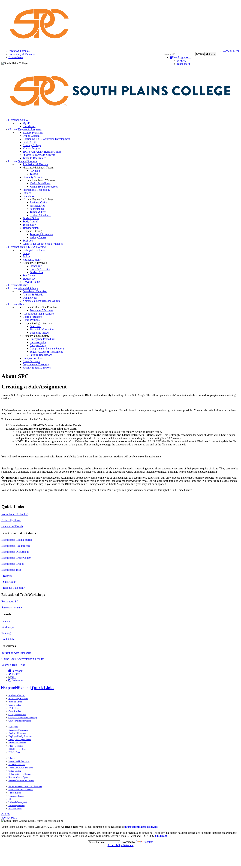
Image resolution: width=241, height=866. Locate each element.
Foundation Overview (35, 291)
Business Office (38, 202)
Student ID (29, 278)
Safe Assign (9, 581)
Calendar (6, 621)
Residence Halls (32, 259)
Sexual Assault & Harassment (46, 351)
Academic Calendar (16, 695)
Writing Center (38, 237)
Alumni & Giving (24, 288)
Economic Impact (39, 332)
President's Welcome (41, 310)
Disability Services (33, 177)
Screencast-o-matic (12, 607)
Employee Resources (17, 733)
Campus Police (38, 342)
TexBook (28, 240)
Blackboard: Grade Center (16, 557)
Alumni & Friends (33, 294)
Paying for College (38, 199)
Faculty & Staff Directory (37, 367)
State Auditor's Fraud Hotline (20, 789)
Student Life (36, 272)
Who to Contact (15, 808)
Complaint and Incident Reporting (22, 717)
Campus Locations (33, 358)
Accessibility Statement (18, 698)
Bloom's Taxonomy (14, 587)
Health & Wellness (40, 183)
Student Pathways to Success (39, 154)
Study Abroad (30, 221)
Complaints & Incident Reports (47, 348)
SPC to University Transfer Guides (42, 151)
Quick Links (28, 687)
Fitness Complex (15, 746)
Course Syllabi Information (19, 721)
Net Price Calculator (16, 764)
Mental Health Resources (44, 186)
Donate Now (15, 57)
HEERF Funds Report (17, 749)
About (17, 304)
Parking (27, 256)
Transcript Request (16, 796)
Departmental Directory (36, 364)
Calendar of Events (12, 526)
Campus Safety (36, 335)
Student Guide (31, 218)
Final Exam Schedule (17, 742)
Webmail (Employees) (17, 802)
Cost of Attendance (40, 215)
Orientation (29, 196)
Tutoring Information (41, 234)
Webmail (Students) (16, 805)
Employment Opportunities (19, 739)
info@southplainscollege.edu (141, 826)
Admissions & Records (35, 164)
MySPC (181, 60)
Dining (26, 253)
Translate (148, 841)
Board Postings (31, 319)
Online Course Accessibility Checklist (22, 658)
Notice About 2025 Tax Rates (20, 768)
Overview (35, 326)
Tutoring (33, 231)
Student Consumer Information (21, 780)
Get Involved (35, 262)
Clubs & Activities (40, 269)
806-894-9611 (163, 835)
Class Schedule (14, 711)
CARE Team (13, 708)
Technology (29, 224)
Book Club (7, 639)
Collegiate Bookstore (34, 250)
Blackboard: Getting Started (16, 539)
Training (6, 633)
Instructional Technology (36, 189)
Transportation (31, 227)
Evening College (32, 145)
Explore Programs (33, 132)
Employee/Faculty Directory (20, 736)
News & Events (31, 361)
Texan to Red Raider (34, 157)
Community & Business (21, 54)
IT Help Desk (14, 752)
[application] (120, 496)
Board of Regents (32, 316)
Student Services (23, 161)
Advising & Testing (39, 167)
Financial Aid (37, 205)
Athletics (19, 284)
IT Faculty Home (11, 520)
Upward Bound (31, 281)
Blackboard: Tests (11, 569)
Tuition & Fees (38, 211)
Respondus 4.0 (9, 601)
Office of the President (40, 307)
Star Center (29, 275)
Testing (34, 173)
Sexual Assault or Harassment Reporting (25, 786)
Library (27, 192)
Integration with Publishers (16, 652)
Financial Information (42, 329)
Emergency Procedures (42, 338)
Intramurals (36, 265)
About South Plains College (38, 313)
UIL (10, 799)
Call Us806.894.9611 (9, 816)
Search (200, 53)
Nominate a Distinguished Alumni (42, 300)
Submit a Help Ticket (13, 664)
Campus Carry (38, 345)
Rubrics (7, 575)
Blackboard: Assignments (15, 545)
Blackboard (183, 63)
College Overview (38, 323)
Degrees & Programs (25, 129)
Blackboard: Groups (12, 563)
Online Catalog (31, 135)
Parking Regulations (41, 354)
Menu (233, 50)
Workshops (7, 627)
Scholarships (37, 208)
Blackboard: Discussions (15, 551)
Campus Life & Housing (28, 246)
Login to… (181, 57)
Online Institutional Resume (20, 774)
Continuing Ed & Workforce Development (46, 138)
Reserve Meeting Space (18, 777)
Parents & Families (18, 50)
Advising (35, 170)
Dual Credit (29, 142)
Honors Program (32, 148)
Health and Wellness (39, 180)
